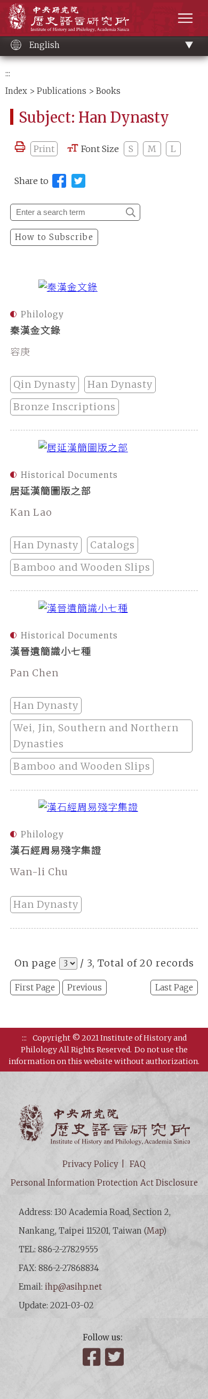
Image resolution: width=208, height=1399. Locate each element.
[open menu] (185, 18)
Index (16, 91)
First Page (35, 987)
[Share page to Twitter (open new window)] (78, 181)
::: (7, 73)
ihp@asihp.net (73, 1287)
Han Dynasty (120, 384)
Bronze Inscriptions (64, 407)
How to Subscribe (54, 237)
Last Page (174, 987)
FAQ (138, 1164)
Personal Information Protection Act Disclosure (104, 1183)
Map (155, 1231)
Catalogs (112, 545)
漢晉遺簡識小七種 (50, 651)
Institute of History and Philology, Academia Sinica (68, 17)
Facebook (93, 1357)
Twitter (115, 1357)
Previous (84, 987)
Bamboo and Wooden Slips (81, 567)
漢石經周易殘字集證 (55, 850)
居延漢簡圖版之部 (50, 491)
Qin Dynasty (44, 384)
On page (35, 963)
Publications (61, 91)
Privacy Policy (90, 1164)
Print (44, 148)
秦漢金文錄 (35, 330)
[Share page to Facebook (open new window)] (59, 181)
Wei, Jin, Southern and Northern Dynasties (96, 736)
